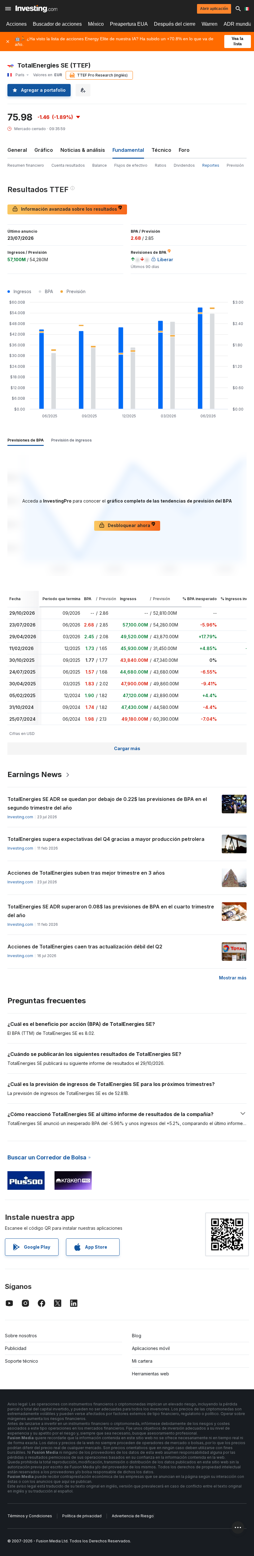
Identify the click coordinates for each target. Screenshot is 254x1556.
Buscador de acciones (57, 24)
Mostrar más (233, 977)
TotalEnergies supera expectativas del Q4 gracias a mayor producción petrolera (105, 839)
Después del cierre (174, 24)
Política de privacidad (82, 1516)
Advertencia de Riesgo (133, 1516)
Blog (136, 1335)
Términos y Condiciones (29, 1516)
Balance (99, 165)
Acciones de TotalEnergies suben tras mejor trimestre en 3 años (86, 873)
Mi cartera (142, 1361)
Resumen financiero (25, 165)
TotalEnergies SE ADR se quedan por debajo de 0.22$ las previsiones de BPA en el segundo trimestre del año (107, 803)
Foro (184, 150)
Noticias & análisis (82, 150)
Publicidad (15, 1348)
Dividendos (184, 165)
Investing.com (20, 817)
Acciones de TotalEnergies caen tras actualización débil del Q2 (84, 946)
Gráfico (43, 150)
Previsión (235, 165)
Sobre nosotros (21, 1335)
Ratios (160, 165)
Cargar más (127, 748)
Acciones (16, 24)
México (96, 24)
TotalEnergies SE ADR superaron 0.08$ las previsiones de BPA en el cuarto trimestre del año (110, 910)
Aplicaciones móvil (151, 1348)
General (17, 150)
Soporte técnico (21, 1361)
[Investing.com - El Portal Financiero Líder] (36, 8)
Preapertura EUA (129, 24)
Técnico (161, 150)
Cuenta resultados (68, 165)
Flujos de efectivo (130, 165)
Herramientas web (150, 1373)
